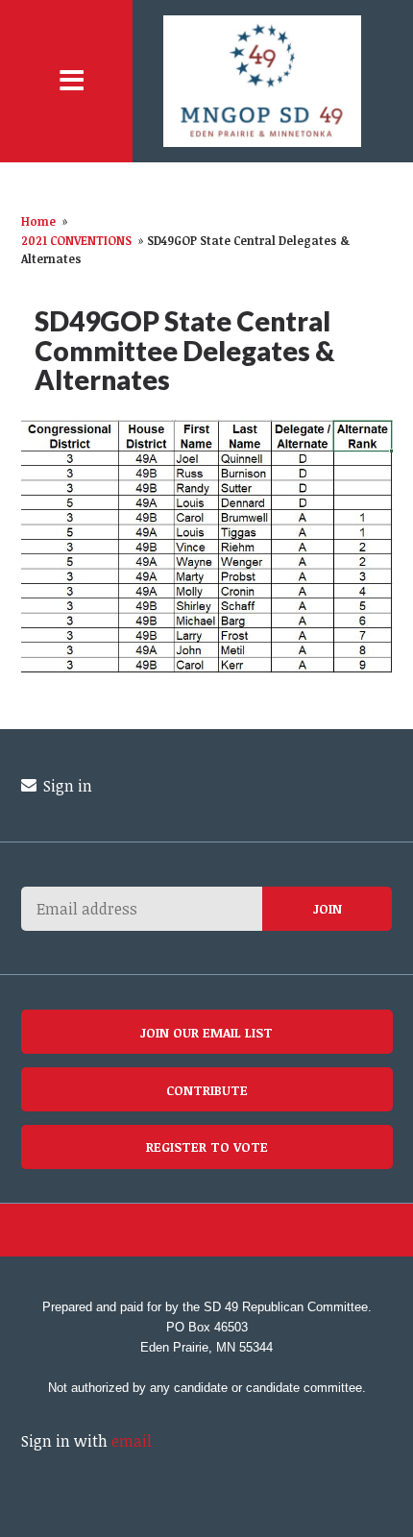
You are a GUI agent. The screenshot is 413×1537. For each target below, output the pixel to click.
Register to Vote (207, 1146)
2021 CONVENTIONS (76, 240)
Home (38, 221)
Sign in (65, 785)
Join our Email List (206, 1032)
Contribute (207, 1090)
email (131, 1441)
